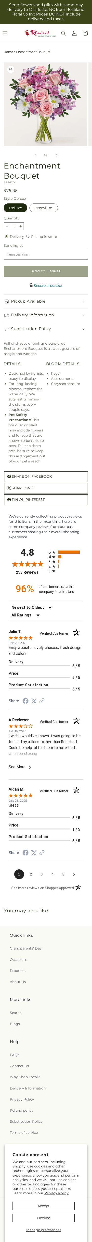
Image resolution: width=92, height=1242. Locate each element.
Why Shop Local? (25, 1077)
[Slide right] (57, 155)
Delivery (17, 236)
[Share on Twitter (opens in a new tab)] (34, 701)
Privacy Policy (56, 1193)
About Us (18, 982)
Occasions (18, 959)
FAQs (14, 1055)
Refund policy (21, 1110)
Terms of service (24, 1132)
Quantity (11, 218)
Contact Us (19, 1066)
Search (16, 1013)
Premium (44, 208)
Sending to (21, 245)
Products (18, 970)
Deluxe (15, 208)
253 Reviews (31, 572)
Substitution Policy (26, 1121)
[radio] (66, 552)
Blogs (15, 1024)
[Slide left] (35, 155)
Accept (44, 1206)
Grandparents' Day (26, 948)
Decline (43, 1218)
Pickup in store (44, 236)
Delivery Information (28, 1088)
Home (8, 52)
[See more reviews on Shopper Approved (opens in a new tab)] (42, 701)
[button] (63, 33)
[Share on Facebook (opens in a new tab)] (25, 701)
